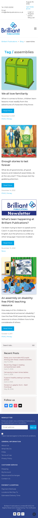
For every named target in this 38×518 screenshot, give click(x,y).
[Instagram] (22, 513)
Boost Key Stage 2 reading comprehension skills (14, 366)
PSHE (4, 119)
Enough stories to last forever (15, 163)
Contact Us (6, 479)
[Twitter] (18, 513)
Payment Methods (9, 489)
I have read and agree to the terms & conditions (19, 436)
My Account (6, 472)
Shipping (5, 469)
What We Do (7, 449)
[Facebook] (14, 513)
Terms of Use (7, 455)
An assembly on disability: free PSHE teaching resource (17, 302)
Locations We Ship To (10, 492)
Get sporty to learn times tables (16, 372)
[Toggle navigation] (35, 28)
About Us (5, 445)
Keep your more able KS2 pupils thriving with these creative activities (18, 359)
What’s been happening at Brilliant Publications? (18, 221)
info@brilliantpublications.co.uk (12, 12)
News (4, 251)
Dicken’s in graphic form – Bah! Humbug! (16, 386)
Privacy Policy (7, 458)
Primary (9, 119)
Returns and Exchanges (11, 475)
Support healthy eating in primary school (17, 379)
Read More (7, 111)
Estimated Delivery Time (11, 495)
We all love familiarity (15, 93)
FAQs (4, 452)
